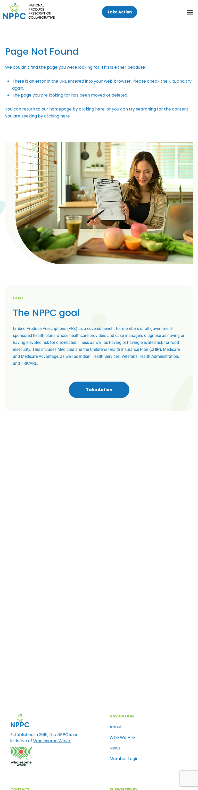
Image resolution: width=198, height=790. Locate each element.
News (115, 748)
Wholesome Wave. (52, 741)
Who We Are (122, 737)
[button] (190, 12)
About (116, 727)
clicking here (92, 109)
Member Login (124, 759)
